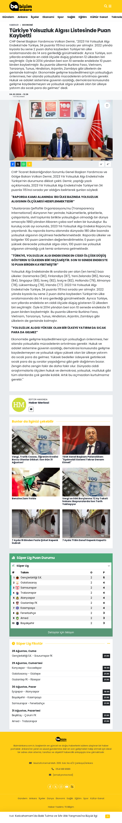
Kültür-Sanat (99, 17)
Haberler (14, 24)
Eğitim (83, 17)
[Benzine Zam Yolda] (36, 482)
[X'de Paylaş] (18, 164)
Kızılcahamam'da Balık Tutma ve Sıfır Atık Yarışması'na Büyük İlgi (56, 816)
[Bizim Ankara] (20, 6)
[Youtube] (66, 786)
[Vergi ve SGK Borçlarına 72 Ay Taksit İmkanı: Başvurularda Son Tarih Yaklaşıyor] (86, 482)
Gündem (8, 17)
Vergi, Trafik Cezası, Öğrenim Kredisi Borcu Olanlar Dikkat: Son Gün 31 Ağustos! (35, 459)
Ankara (22, 17)
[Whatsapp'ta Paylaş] (23, 164)
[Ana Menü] (110, 6)
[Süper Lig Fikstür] (108, 643)
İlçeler (35, 17)
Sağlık (71, 17)
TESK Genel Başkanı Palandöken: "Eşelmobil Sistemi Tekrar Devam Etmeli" (83, 459)
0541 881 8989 (63, 769)
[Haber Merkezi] (19, 404)
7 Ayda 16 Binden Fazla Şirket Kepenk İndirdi (35, 541)
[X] (55, 786)
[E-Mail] (31, 409)
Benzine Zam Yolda (24, 498)
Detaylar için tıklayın (61, 632)
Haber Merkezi (39, 402)
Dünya (50, 798)
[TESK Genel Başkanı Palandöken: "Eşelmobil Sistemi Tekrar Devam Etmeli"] (86, 440)
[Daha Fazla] (29, 164)
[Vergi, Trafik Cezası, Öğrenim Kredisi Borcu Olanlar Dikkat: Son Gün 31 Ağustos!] (36, 440)
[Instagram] (61, 786)
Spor (60, 17)
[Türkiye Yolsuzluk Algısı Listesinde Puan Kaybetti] (61, 130)
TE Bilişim (69, 806)
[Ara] (105, 6)
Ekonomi (48, 17)
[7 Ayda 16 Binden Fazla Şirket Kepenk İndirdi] (36, 523)
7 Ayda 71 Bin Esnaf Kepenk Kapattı (84, 540)
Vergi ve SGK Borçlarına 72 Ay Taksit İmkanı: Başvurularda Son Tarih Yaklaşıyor (85, 501)
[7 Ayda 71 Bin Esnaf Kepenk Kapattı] (86, 523)
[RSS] (72, 786)
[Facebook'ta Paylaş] (13, 164)
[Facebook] (50, 786)
